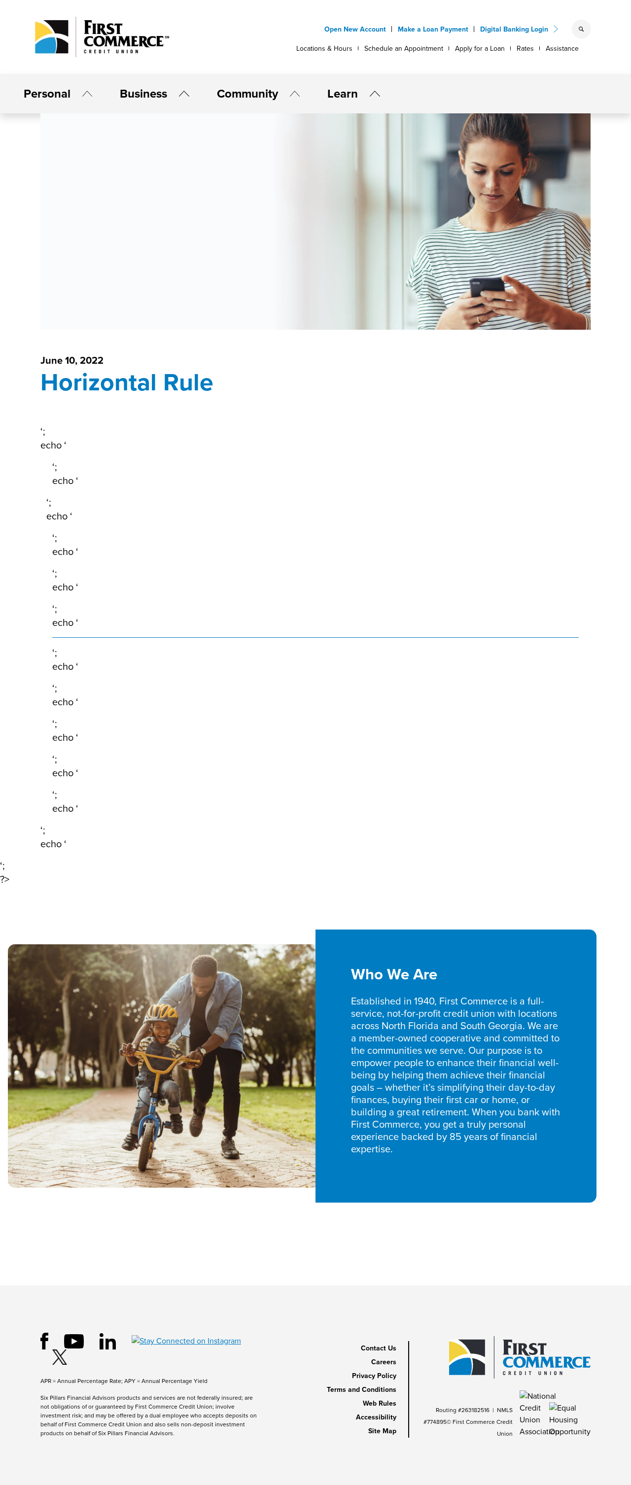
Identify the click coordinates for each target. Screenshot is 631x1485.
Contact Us (378, 1348)
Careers (383, 1362)
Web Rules (379, 1403)
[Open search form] (581, 29)
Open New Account (355, 29)
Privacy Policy (374, 1376)
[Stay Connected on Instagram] (186, 1340)
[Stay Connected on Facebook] (44, 1340)
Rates (525, 48)
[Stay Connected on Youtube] (74, 1340)
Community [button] (247, 94)
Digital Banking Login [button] (514, 29)
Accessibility (376, 1417)
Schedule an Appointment (403, 48)
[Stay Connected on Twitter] (59, 1356)
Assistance (562, 48)
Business (143, 94)
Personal (47, 94)
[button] (83, 93)
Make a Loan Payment (433, 29)
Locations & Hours (324, 48)
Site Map (382, 1431)
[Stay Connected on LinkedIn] (108, 1340)
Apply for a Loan (480, 48)
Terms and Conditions (361, 1389)
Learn (342, 94)
